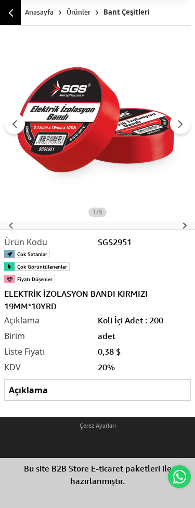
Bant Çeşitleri (126, 12)
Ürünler (78, 12)
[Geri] (10, 12)
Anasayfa (39, 12)
